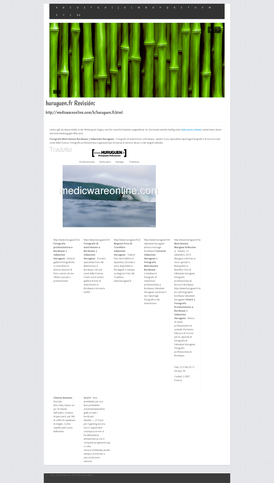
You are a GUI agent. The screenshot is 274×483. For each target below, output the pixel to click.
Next (217, 30)
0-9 (78, 15)
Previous (211, 30)
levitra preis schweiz (191, 129)
